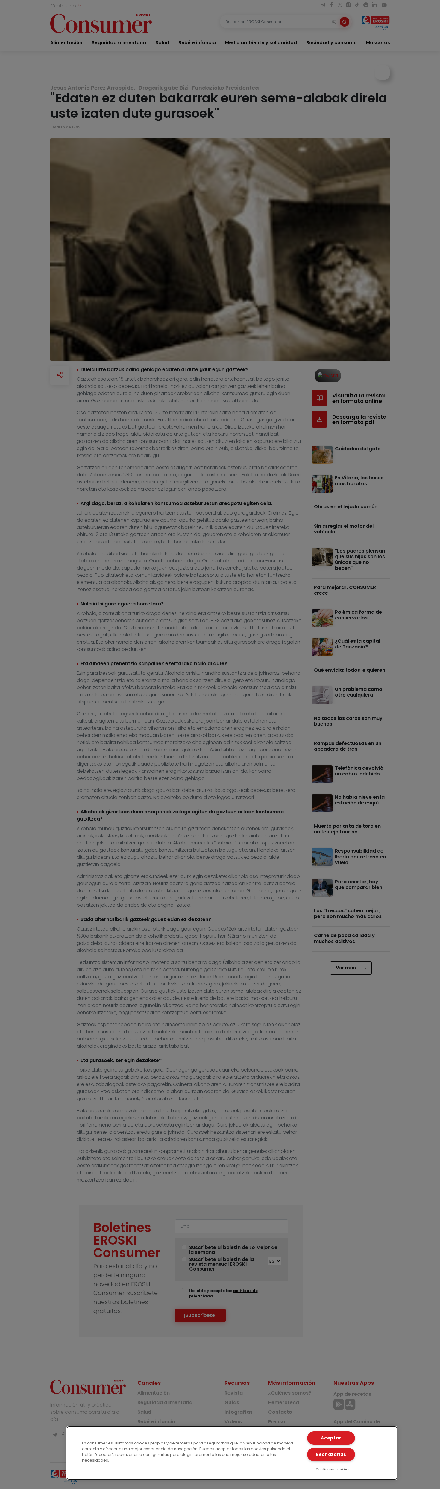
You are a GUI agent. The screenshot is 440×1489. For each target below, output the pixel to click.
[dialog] (232, 1453)
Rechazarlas (331, 1454)
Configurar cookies (332, 1469)
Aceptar (331, 1438)
